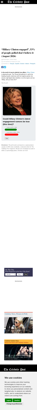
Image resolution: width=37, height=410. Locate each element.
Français (12, 63)
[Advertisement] (18, 26)
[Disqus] (18, 181)
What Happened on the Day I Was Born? (17, 271)
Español (17, 63)
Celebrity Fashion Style (12, 341)
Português (32, 63)
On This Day (9, 269)
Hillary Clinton (30, 72)
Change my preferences (14, 404)
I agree (8, 400)
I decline (17, 400)
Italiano (27, 63)
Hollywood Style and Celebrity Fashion (16, 342)
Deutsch (22, 63)
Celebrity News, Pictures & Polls (16, 314)
